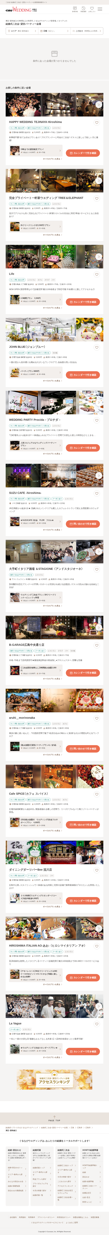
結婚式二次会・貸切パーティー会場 (54, 1128)
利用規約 (22, 1217)
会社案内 (13, 1217)
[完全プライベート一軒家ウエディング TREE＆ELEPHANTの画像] (54, 180)
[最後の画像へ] (98, 104)
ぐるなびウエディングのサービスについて (47, 1223)
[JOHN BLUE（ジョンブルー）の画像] (54, 329)
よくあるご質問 (72, 1223)
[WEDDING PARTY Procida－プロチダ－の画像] (54, 402)
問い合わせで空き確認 (85, 524)
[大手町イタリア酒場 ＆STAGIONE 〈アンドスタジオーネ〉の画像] (54, 551)
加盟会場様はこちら (80, 1217)
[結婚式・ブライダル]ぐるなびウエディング (22, 1128)
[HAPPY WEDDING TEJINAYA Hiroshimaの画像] (54, 105)
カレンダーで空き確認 (85, 153)
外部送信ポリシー (64, 1217)
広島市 (79, 1128)
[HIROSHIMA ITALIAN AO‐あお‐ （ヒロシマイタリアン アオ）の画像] (54, 928)
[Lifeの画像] (54, 256)
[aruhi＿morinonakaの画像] (54, 700)
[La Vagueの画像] (54, 1006)
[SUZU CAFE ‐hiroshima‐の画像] (54, 475)
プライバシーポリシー (45, 1217)
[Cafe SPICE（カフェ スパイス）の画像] (54, 776)
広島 (72, 1128)
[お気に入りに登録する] (97, 122)
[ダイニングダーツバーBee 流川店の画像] (54, 852)
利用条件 (31, 1217)
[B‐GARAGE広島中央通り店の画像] (54, 627)
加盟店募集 (95, 1217)
